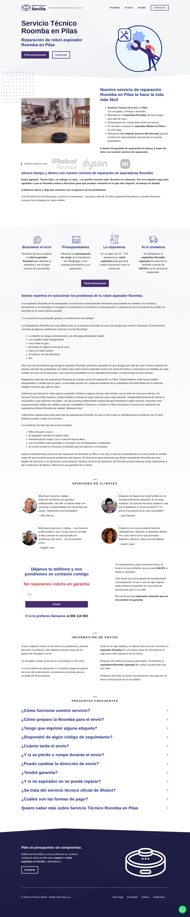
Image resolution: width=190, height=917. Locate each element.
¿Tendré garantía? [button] (39, 772)
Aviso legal (118, 897)
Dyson (129, 8)
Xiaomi (142, 8)
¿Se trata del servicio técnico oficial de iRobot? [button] (68, 790)
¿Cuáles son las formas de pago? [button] (54, 799)
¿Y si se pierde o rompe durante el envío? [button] (62, 754)
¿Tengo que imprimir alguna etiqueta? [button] (59, 728)
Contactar (61, 54)
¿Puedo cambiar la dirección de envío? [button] (60, 763)
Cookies (145, 897)
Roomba (115, 8)
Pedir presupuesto (35, 54)
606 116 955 (79, 616)
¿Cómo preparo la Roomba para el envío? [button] (62, 719)
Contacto (160, 8)
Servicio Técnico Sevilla (36, 897)
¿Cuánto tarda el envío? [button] (45, 746)
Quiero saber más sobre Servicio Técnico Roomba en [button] (79, 808)
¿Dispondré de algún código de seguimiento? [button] (67, 737)
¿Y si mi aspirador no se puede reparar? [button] (61, 781)
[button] (182, 909)
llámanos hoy (74, 408)
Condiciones (159, 897)
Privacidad (132, 897)
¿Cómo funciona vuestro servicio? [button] (55, 710)
